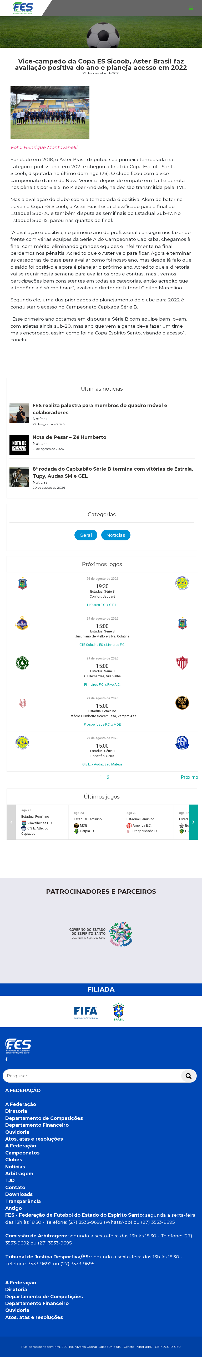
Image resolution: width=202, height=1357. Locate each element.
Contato (15, 1187)
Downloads (19, 1194)
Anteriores (17, 777)
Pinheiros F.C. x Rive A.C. (102, 685)
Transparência (23, 1201)
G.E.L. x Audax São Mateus (102, 764)
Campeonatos (22, 1153)
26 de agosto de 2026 (102, 579)
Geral (86, 535)
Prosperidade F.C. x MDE (102, 724)
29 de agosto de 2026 (102, 618)
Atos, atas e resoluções (34, 1139)
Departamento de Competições (44, 1118)
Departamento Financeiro (37, 1125)
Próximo (189, 777)
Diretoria (16, 1111)
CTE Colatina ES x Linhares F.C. (102, 645)
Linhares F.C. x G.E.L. (102, 605)
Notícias (116, 535)
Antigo (13, 1208)
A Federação (20, 1104)
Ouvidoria (17, 1132)
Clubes (13, 1159)
